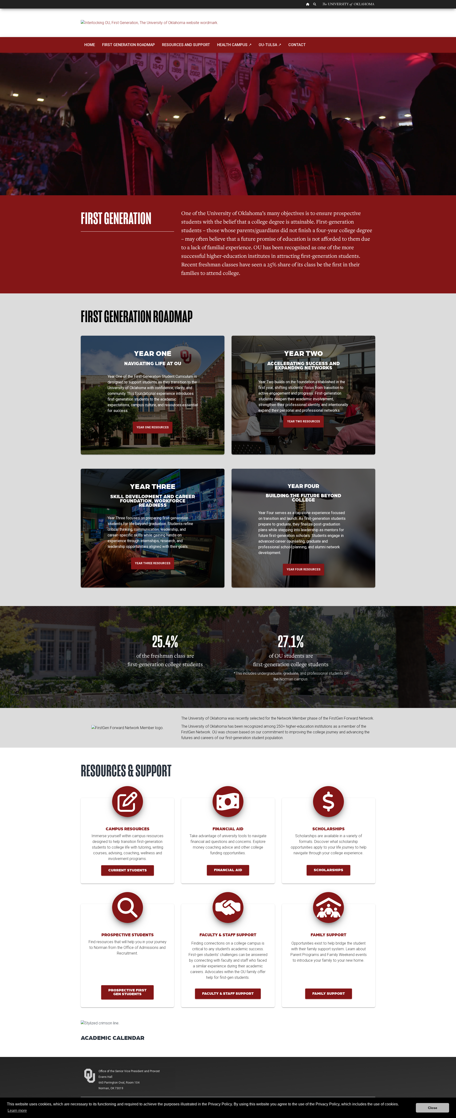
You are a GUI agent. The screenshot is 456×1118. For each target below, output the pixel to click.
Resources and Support (186, 45)
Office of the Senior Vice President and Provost (129, 1071)
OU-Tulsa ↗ (270, 45)
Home (89, 45)
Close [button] (432, 1108)
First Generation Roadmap (128, 45)
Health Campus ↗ (234, 45)
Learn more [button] (17, 1110)
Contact (297, 45)
